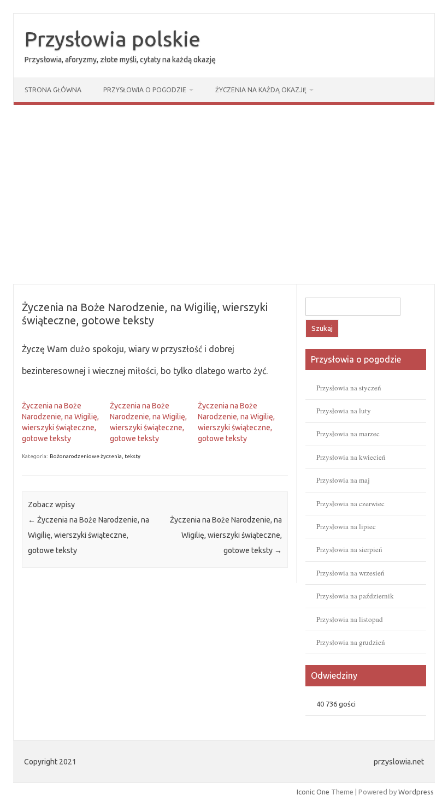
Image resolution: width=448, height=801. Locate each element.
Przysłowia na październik (355, 596)
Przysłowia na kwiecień (351, 457)
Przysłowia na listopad (349, 619)
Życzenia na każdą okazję (260, 89)
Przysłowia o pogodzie (144, 89)
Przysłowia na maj (343, 480)
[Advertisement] (224, 194)
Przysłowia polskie (113, 38)
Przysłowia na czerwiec (350, 503)
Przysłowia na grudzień (350, 642)
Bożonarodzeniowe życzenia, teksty (95, 456)
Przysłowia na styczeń (348, 388)
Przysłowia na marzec (348, 433)
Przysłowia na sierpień (349, 549)
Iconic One (313, 792)
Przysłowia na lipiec (346, 526)
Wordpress (416, 792)
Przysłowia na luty (343, 411)
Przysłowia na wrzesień (350, 573)
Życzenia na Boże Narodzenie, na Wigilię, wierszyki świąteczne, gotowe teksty (88, 535)
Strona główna (53, 89)
